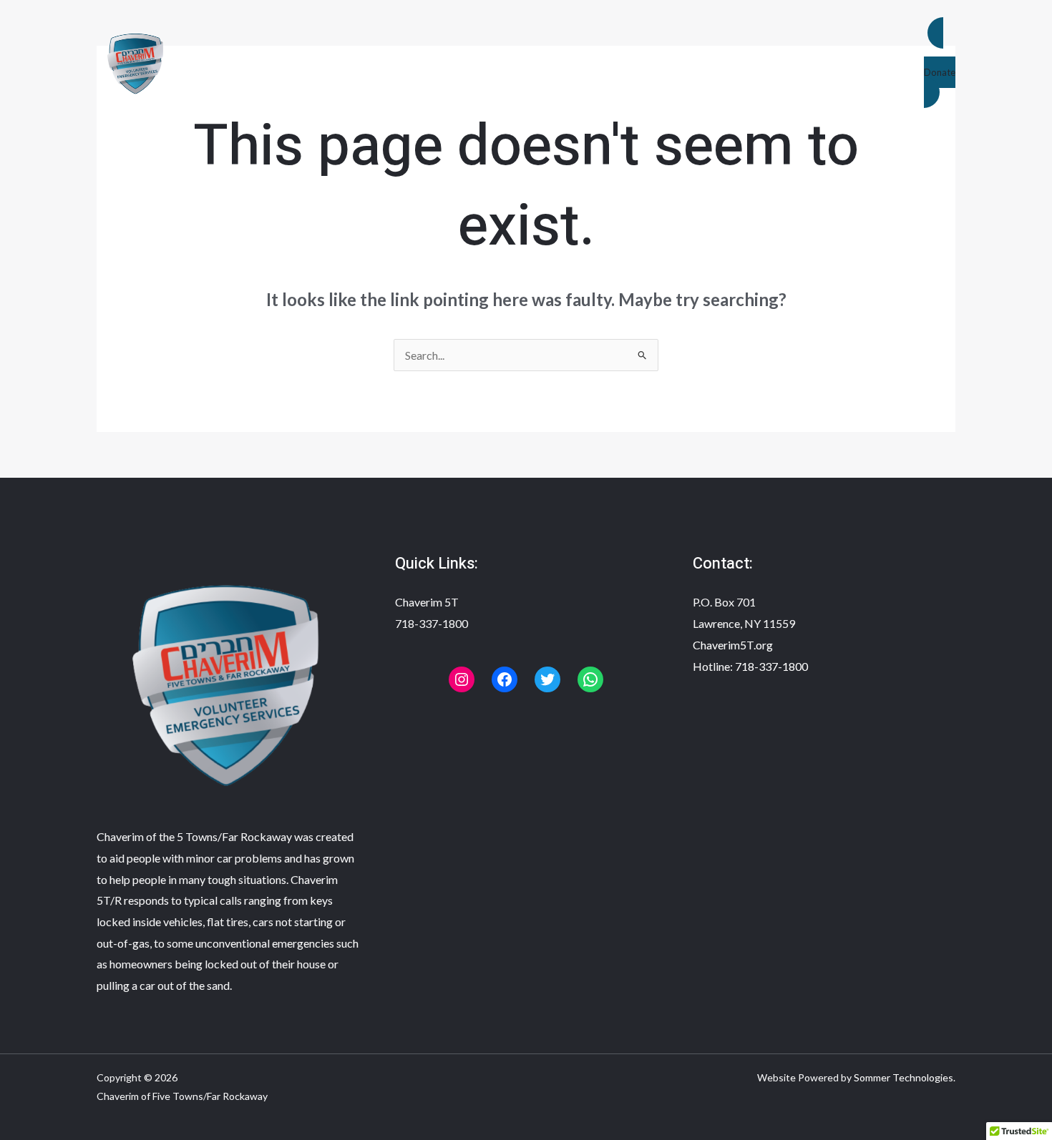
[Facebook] (504, 679)
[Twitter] (547, 679)
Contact (694, 62)
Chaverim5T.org (733, 645)
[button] (939, 63)
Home (347, 62)
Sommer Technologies (903, 1077)
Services (501, 62)
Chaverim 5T (427, 602)
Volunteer (596, 62)
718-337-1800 (431, 623)
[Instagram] (461, 679)
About (420, 62)
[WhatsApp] (590, 679)
